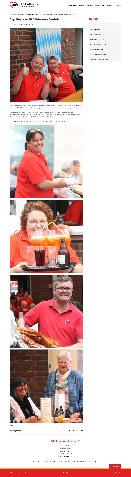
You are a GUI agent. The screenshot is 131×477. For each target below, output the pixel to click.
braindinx (118, 473)
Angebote (82, 5)
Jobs (103, 5)
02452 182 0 (67, 452)
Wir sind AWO (73, 5)
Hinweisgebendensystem (62, 461)
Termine (97, 5)
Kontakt (109, 5)
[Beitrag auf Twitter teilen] (73, 430)
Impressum (37, 461)
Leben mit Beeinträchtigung (99, 59)
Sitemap (95, 461)
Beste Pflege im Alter (97, 49)
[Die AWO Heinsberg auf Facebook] (63, 473)
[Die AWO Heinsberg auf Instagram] (67, 473)
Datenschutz (47, 461)
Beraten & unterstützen (98, 44)
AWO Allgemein (33, 14)
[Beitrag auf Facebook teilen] (69, 430)
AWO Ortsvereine (45, 14)
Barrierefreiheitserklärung (81, 461)
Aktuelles (90, 5)
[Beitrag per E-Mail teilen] (81, 430)
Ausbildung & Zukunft (97, 40)
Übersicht (93, 25)
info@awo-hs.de (68, 456)
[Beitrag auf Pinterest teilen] (77, 430)
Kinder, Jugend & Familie (98, 54)
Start (19, 14)
